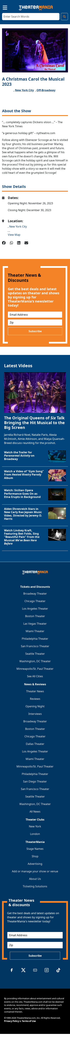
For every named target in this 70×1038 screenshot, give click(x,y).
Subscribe (35, 331)
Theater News (35, 691)
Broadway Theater (35, 593)
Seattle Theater (35, 654)
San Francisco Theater (35, 646)
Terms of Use (29, 1021)
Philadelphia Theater (35, 639)
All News (35, 811)
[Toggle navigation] (2, 7)
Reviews (35, 699)
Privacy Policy (11, 1021)
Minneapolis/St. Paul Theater (35, 669)
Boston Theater (35, 616)
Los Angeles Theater (35, 608)
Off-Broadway (46, 90)
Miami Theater (35, 631)
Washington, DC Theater (35, 661)
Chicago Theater (35, 601)
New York (35, 826)
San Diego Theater (35, 781)
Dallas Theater (35, 744)
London (35, 834)
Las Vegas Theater (35, 623)
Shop (35, 856)
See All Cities (35, 676)
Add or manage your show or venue (35, 871)
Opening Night (35, 706)
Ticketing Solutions (35, 886)
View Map (14, 235)
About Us (35, 879)
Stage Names (35, 849)
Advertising (35, 864)
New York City (24, 90)
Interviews (35, 714)
